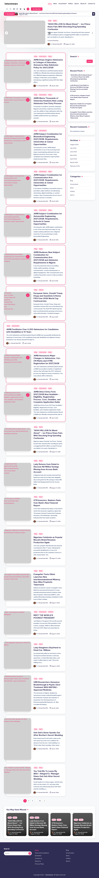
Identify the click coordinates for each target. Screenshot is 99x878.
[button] (36, 9)
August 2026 (74, 144)
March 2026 (74, 162)
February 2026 (75, 166)
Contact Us (38, 858)
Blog (49, 20)
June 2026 (73, 152)
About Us (38, 861)
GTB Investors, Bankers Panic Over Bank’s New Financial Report (47, 503)
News (54, 20)
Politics (51, 611)
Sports (41, 289)
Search (73, 56)
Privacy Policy (39, 864)
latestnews (11, 3)
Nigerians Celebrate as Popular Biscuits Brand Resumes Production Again (47, 540)
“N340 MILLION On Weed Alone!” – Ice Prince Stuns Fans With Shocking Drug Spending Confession (48, 13)
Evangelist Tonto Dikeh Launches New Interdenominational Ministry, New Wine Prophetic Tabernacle (47, 579)
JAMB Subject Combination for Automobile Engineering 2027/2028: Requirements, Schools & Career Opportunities (47, 218)
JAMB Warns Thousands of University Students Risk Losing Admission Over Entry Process (48, 100)
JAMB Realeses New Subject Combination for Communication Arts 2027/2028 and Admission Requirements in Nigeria (46, 257)
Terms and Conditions (42, 853)
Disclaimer (38, 856)
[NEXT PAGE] (44, 801)
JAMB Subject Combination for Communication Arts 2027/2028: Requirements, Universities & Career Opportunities (47, 180)
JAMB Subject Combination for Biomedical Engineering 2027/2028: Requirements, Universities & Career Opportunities (47, 139)
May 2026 (73, 155)
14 (40, 801)
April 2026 (73, 159)
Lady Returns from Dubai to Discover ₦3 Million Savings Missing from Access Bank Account (67, 26)
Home (37, 850)
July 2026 (73, 148)
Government (42, 56)
